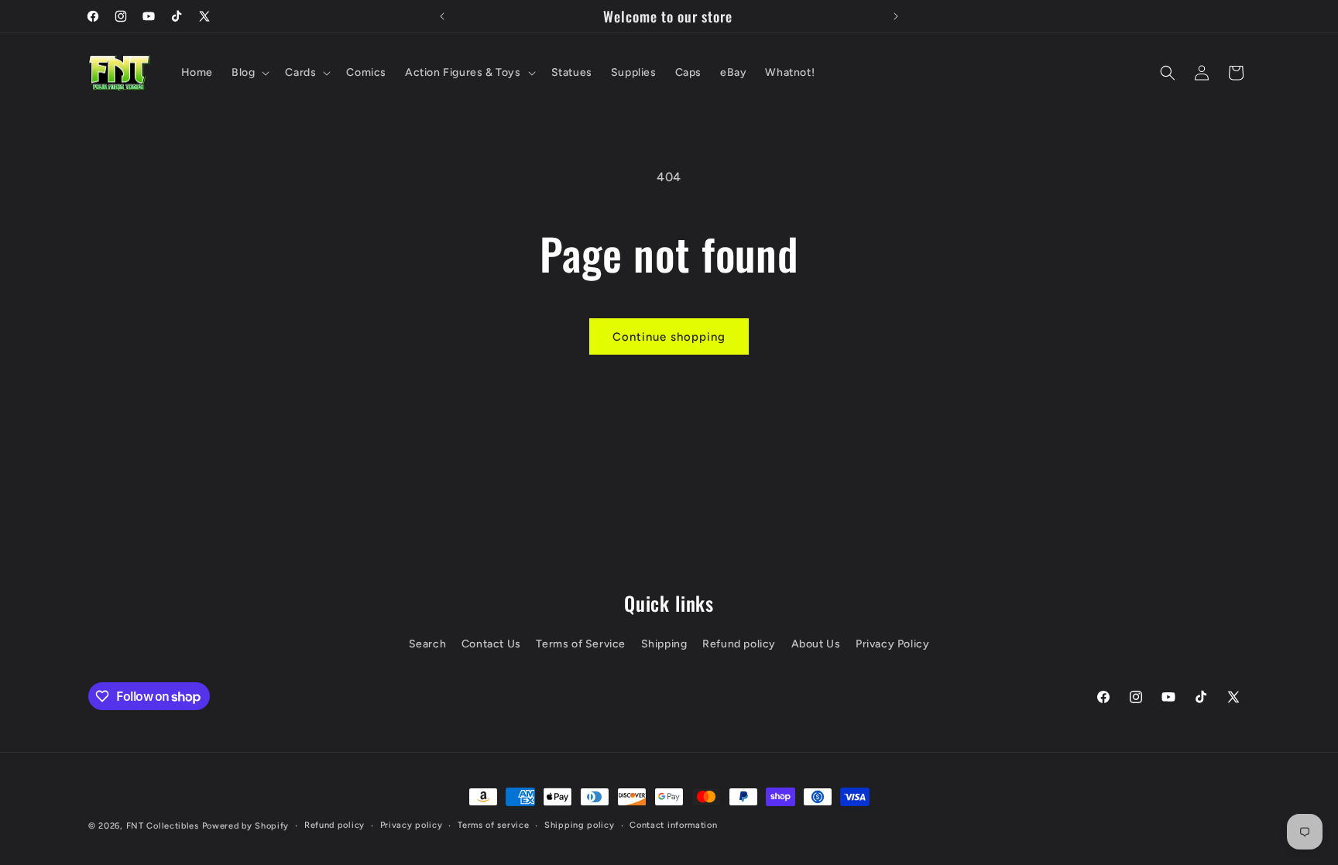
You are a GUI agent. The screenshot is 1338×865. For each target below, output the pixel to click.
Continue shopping (669, 337)
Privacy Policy (892, 643)
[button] (249, 73)
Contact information (673, 825)
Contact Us (491, 643)
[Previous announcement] (442, 16)
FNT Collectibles (162, 826)
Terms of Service (581, 643)
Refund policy (739, 643)
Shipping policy (579, 825)
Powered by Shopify (246, 826)
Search (428, 643)
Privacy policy (411, 825)
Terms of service (493, 825)
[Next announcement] (896, 16)
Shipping (664, 643)
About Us (816, 643)
